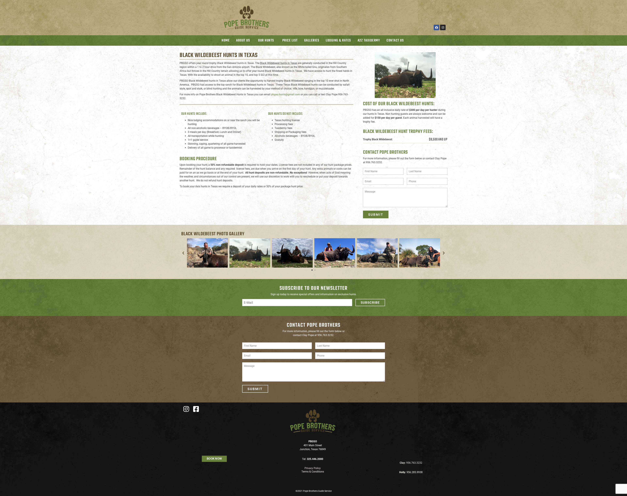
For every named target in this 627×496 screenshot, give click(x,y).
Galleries (311, 40)
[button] (183, 253)
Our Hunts (266, 40)
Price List (290, 40)
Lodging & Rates (338, 40)
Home (226, 40)
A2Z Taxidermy (369, 40)
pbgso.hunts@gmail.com (285, 94)
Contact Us (395, 40)
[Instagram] (443, 27)
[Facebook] (436, 27)
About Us (243, 40)
